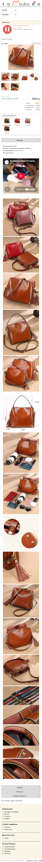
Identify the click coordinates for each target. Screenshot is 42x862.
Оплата (6, 814)
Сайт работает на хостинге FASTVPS (12, 860)
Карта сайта (8, 829)
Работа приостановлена (21, 25)
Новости (5, 22)
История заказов (9, 849)
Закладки (7, 851)
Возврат (7, 818)
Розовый (27, 125)
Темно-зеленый (6, 125)
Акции (6, 838)
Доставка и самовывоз (11, 812)
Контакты (7, 827)
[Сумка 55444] (21, 57)
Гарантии (7, 816)
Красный (17, 125)
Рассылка (7, 853)
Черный (7, 133)
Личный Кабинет (9, 847)
